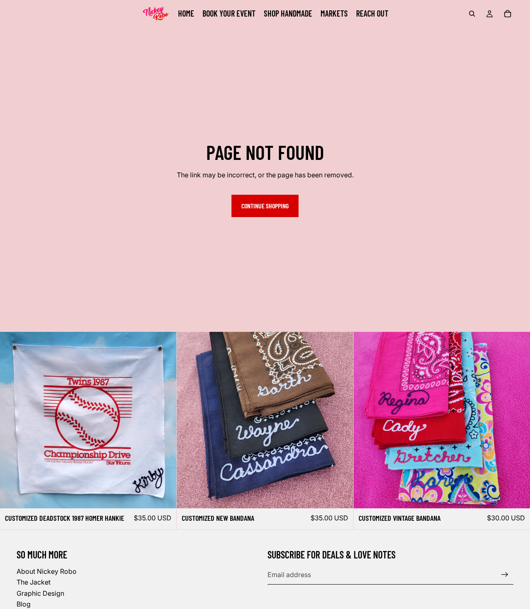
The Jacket (34, 582)
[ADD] (163, 495)
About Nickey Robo (47, 571)
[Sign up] (504, 574)
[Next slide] (340, 420)
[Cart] (508, 14)
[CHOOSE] (340, 495)
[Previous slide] (189, 420)
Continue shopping (265, 206)
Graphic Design (40, 593)
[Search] (472, 14)
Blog (24, 604)
